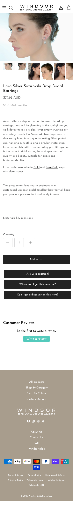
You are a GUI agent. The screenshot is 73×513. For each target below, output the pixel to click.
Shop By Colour (36, 393)
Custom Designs (36, 399)
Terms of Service (15, 475)
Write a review (36, 339)
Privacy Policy (34, 475)
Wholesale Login (35, 480)
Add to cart (36, 259)
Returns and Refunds (55, 475)
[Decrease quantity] (7, 242)
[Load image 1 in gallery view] (36, 37)
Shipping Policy (15, 480)
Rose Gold (52, 167)
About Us (36, 431)
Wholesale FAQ (36, 485)
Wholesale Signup (56, 480)
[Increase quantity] (30, 242)
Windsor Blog (36, 448)
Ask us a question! (37, 273)
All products (36, 382)
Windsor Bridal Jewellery (40, 496)
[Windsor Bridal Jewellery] (36, 8)
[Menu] (4, 7)
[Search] (13, 7)
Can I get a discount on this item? (37, 294)
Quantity (8, 234)
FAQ (36, 443)
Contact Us (36, 437)
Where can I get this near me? (37, 284)
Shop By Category (37, 387)
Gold (36, 167)
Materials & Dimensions (18, 218)
